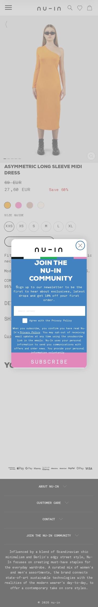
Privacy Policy (30, 332)
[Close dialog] (80, 245)
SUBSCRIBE (49, 362)
